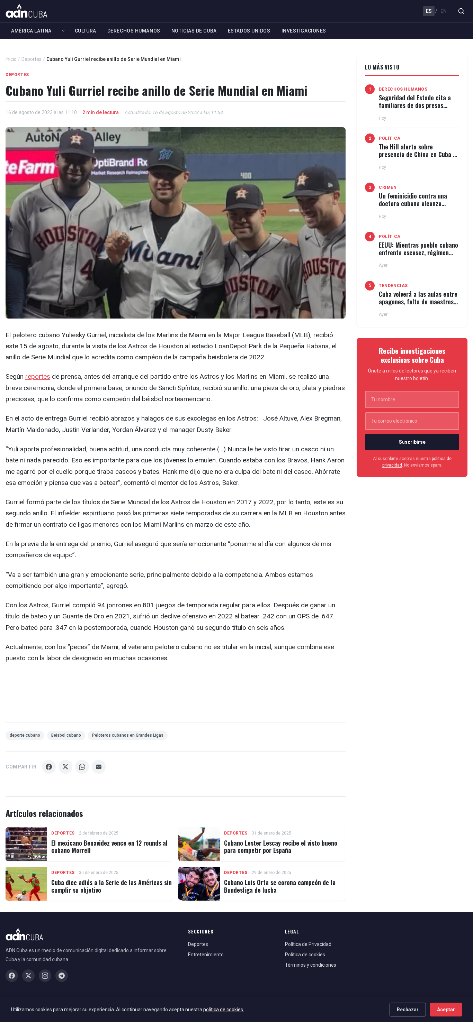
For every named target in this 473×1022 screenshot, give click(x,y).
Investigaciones (304, 31)
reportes (37, 376)
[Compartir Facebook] (49, 767)
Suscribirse (412, 442)
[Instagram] (45, 975)
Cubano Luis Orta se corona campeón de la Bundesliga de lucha (280, 886)
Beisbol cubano (66, 735)
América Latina (31, 31)
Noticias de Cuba (194, 31)
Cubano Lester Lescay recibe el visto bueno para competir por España (280, 846)
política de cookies (223, 1009)
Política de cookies (305, 954)
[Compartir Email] (99, 767)
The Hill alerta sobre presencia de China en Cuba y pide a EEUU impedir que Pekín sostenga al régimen (418, 158)
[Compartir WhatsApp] (82, 767)
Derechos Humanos (133, 31)
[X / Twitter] (28, 975)
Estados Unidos (249, 31)
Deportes (31, 59)
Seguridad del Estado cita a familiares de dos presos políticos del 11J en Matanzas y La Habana (417, 109)
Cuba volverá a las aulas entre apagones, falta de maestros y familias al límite (418, 301)
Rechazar (408, 1009)
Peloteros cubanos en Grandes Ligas (127, 735)
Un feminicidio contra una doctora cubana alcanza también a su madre (413, 203)
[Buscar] (461, 11)
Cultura (85, 31)
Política (390, 138)
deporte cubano (25, 735)
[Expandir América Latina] (63, 31)
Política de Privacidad (308, 944)
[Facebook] (12, 975)
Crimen (388, 187)
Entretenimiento (206, 954)
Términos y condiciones (310, 965)
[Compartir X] (65, 767)
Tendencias (393, 285)
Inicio (11, 59)
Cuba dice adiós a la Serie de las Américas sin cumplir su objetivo (111, 886)
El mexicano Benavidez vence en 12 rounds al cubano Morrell (109, 846)
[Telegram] (61, 975)
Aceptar (446, 1009)
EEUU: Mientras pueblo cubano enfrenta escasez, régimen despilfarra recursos (418, 252)
